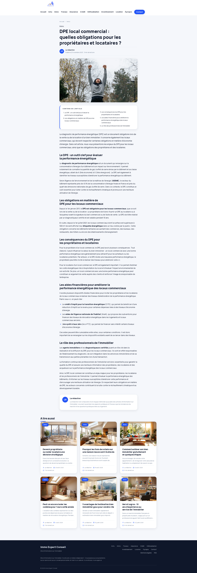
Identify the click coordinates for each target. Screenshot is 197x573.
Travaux (64, 12)
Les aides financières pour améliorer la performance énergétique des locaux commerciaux (114, 120)
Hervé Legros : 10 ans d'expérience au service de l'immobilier (133, 507)
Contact (139, 12)
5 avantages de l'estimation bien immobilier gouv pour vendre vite (98, 505)
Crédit (82, 12)
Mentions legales (146, 553)
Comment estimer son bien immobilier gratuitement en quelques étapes (135, 452)
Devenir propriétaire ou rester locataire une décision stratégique (54, 452)
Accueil (43, 12)
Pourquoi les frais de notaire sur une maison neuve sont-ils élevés (98, 450)
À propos (128, 12)
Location (119, 12)
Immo (56, 12)
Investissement (107, 12)
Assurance (74, 12)
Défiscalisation (93, 12)
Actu (50, 12)
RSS (155, 553)
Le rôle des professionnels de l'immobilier (115, 126)
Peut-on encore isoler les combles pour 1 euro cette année (58, 505)
